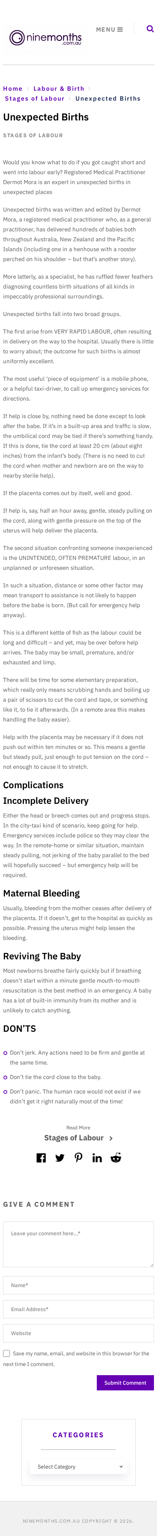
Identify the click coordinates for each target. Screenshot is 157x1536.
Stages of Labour (33, 135)
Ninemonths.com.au (51, 1521)
